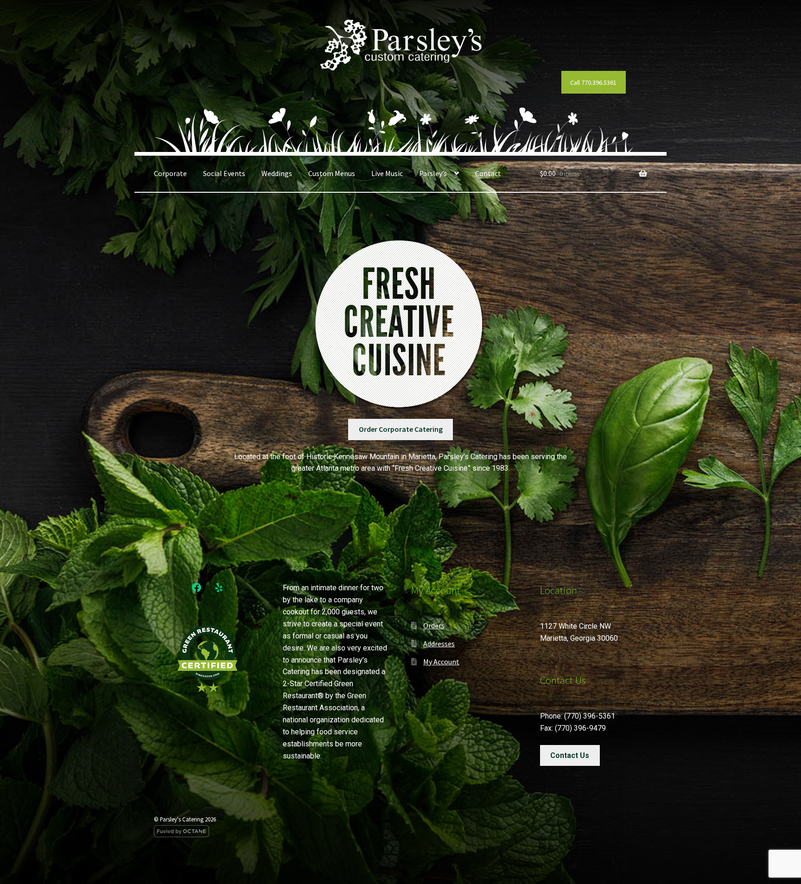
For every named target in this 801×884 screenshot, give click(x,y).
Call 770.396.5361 (593, 82)
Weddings (276, 173)
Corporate (170, 173)
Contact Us (569, 755)
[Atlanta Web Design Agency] (400, 831)
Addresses (439, 643)
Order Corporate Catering (401, 429)
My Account (441, 661)
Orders (434, 625)
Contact (488, 173)
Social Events (224, 173)
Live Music (387, 173)
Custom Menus (331, 173)
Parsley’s (433, 173)
